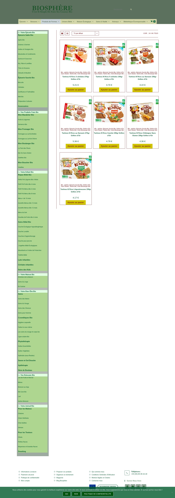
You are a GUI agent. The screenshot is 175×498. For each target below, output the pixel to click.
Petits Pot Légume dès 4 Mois (28, 179)
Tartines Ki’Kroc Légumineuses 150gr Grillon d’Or (75, 190)
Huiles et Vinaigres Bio (25, 49)
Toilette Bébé (22, 255)
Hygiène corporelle (24, 322)
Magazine (59, 478)
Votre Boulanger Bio (83, 74)
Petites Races (23, 442)
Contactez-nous (97, 481)
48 (152, 33)
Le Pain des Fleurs (24, 148)
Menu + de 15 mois (24, 198)
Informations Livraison (28, 472)
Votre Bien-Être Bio (28, 291)
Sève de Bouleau (25, 370)
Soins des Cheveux (24, 308)
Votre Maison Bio (27, 274)
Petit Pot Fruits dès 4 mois (27, 184)
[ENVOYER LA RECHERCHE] (131, 9)
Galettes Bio (22, 157)
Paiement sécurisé (27, 475)
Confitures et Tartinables (26, 92)
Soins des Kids (24, 270)
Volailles (21, 167)
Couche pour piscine (25, 241)
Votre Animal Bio (27, 406)
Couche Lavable (23, 231)
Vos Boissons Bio (28, 375)
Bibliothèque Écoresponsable (134, 22)
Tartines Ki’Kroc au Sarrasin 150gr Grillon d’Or (142, 78)
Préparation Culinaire (25, 101)
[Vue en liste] (67, 33)
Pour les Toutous (25, 432)
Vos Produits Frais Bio (29, 112)
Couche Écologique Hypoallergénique (30, 227)
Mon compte (25, 481)
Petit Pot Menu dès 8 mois (27, 193)
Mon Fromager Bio (26, 129)
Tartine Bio (73, 74)
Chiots (20, 437)
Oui (66, 494)
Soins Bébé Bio (24, 222)
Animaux (115, 22)
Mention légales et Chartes (101, 478)
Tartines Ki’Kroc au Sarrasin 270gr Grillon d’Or (76, 134)
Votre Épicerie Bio (28, 32)
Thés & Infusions (24, 68)
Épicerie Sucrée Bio (75, 72)
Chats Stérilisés (23, 418)
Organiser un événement (64, 475)
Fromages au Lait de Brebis (27, 134)
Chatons (21, 413)
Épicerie (23, 22)
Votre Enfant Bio (27, 172)
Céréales (21, 87)
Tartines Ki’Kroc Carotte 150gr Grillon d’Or (109, 134)
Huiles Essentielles (24, 346)
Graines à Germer (24, 45)
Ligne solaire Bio (23, 336)
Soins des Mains (23, 299)
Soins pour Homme (24, 313)
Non (76, 494)
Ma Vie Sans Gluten (24, 153)
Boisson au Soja (23, 387)
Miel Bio (20, 96)
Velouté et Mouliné (24, 73)
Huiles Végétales (24, 351)
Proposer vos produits (64, 472)
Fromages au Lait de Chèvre (27, 139)
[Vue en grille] (62, 33)
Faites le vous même (25, 327)
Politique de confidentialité (30, 478)
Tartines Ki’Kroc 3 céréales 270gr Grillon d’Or (75, 78)
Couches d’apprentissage (26, 236)
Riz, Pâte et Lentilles (25, 63)
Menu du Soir (22, 212)
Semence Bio (22, 124)
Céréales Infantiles (25, 265)
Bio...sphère (65, 72)
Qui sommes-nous (98, 472)
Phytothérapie (24, 341)
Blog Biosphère (61, 481)
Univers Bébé (67, 22)
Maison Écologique (84, 22)
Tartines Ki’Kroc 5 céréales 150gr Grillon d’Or (109, 78)
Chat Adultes (22, 423)
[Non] (172, 492)
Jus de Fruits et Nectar (25, 377)
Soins (20, 294)
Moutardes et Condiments (26, 54)
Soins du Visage (23, 303)
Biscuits (21, 82)
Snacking (22, 451)
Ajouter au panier (76, 90)
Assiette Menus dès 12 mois (27, 203)
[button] (33, 32)
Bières (20, 382)
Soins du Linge (23, 282)
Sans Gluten (65, 74)
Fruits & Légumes (24, 119)
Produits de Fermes (49, 22)
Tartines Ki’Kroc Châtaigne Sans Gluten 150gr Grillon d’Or (142, 134)
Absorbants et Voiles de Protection (29, 250)
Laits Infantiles (24, 260)
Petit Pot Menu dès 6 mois (27, 189)
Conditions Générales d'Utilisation (103, 475)
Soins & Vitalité (101, 22)
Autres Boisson (23, 401)
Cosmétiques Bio (25, 318)
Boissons (33, 22)
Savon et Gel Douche (27, 360)
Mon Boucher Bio (25, 162)
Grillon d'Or (86, 72)
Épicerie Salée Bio (25, 35)
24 (149, 33)
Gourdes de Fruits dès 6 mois (28, 217)
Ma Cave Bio (22, 392)
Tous (156, 33)
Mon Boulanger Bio (26, 143)
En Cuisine (21, 286)
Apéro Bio (21, 40)
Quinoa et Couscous (25, 59)
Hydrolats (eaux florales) (26, 355)
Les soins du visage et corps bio (29, 332)
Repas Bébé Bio (24, 175)
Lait (19, 396)
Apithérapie (23, 365)
